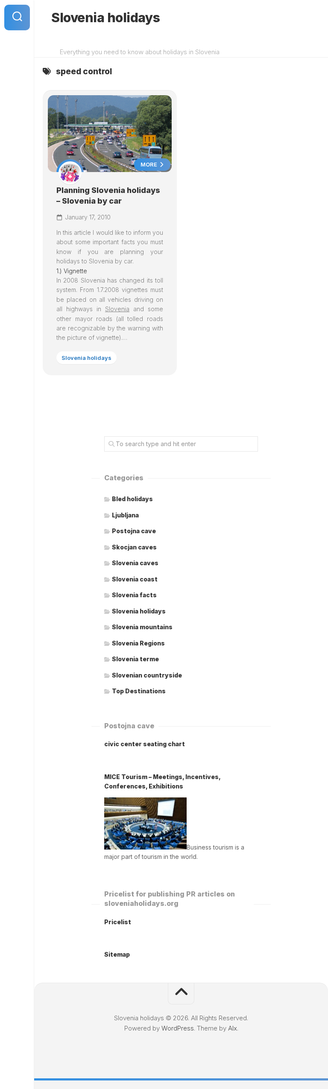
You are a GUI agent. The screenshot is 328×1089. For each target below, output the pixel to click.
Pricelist (117, 922)
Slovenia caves (135, 562)
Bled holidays (132, 498)
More (149, 164)
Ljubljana (125, 515)
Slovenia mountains (142, 627)
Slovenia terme (135, 659)
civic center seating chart (144, 743)
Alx (232, 1028)
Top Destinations (139, 691)
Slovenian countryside (147, 675)
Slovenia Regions (138, 643)
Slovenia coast (135, 579)
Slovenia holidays (105, 17)
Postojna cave (134, 530)
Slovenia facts (134, 595)
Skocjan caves (134, 547)
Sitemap (117, 954)
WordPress (177, 1028)
